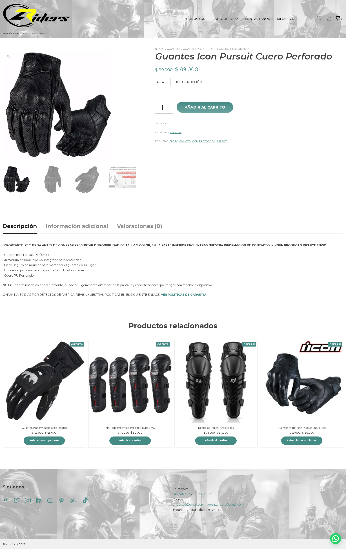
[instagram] (28, 501)
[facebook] (5, 501)
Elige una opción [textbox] (187, 82)
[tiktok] (85, 501)
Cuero (173, 141)
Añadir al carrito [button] (130, 440)
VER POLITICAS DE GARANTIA (183, 294)
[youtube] (50, 501)
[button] (8, 56)
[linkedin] (39, 501)
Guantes (174, 48)
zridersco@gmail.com (188, 504)
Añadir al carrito (205, 107)
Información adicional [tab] (77, 226)
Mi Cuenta (286, 19)
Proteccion (207, 141)
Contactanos (257, 19)
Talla (159, 82)
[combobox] (213, 82)
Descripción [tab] (20, 226)
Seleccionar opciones (44, 440)
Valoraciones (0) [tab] (139, 226)
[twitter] (17, 501)
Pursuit (221, 141)
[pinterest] (61, 501)
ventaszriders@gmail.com (225, 504)
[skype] (73, 501)
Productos (194, 19)
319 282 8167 (202, 494)
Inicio (160, 48)
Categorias (223, 19)
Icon (195, 141)
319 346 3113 (182, 494)
